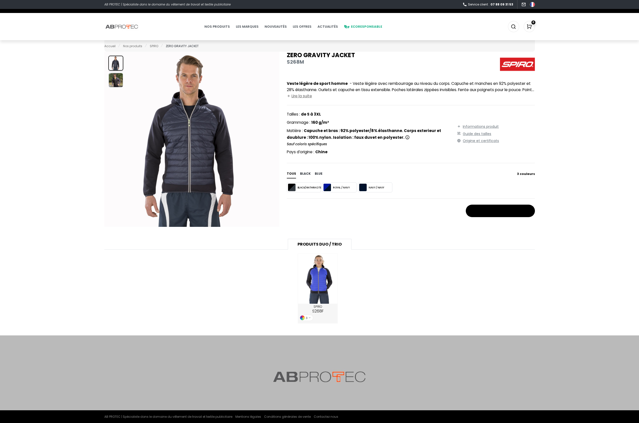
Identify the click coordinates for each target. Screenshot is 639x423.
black (305, 173)
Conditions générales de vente (287, 417)
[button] (115, 63)
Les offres (302, 26)
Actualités (328, 26)
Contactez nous (326, 417)
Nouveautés (276, 26)
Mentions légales (248, 417)
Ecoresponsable (366, 26)
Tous (291, 173)
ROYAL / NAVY (341, 187)
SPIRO (317, 309)
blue (318, 173)
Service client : (490, 4)
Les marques (247, 26)
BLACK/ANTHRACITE (309, 187)
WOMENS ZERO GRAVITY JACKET (317, 279)
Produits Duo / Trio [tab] (320, 244)
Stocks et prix (498, 211)
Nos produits (217, 26)
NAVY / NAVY (376, 187)
